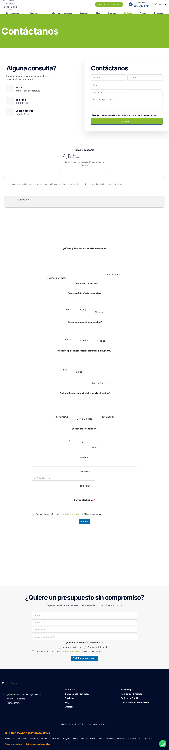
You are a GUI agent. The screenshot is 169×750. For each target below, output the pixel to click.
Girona (84, 738)
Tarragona (66, 738)
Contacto (128, 13)
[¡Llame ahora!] (131, 4)
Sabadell (55, 738)
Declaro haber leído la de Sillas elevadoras (125, 115)
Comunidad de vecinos (98, 647)
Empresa (112, 13)
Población (84, 486)
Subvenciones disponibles (38, 744)
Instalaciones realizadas (61, 13)
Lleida (75, 738)
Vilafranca (121, 738)
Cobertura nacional (14, 744)
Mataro (93, 738)
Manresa (110, 738)
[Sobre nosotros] (10, 112)
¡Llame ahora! (141, 3)
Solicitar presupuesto (84, 658)
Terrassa (44, 738)
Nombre (84, 457)
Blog (98, 13)
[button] (162, 743)
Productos (35, 13)
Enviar (84, 521)
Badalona (34, 738)
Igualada (148, 738)
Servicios (84, 13)
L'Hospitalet (22, 738)
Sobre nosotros (24, 110)
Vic (140, 738)
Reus (101, 738)
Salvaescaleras (12, 13)
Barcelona (9, 738)
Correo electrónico (84, 500)
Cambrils (132, 738)
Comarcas (158, 13)
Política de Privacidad (126, 115)
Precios (143, 13)
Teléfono (84, 471)
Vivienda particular (72, 647)
